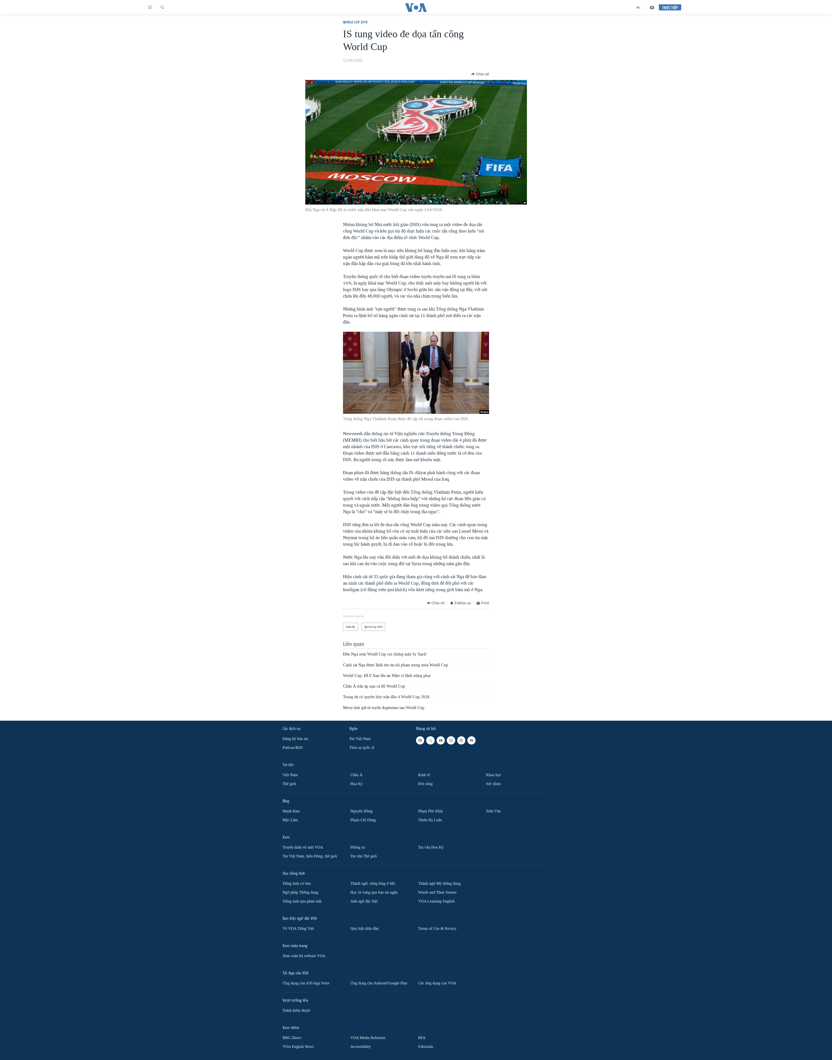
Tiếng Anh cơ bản (297, 883)
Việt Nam (290, 774)
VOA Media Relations (367, 1037)
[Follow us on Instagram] (451, 740)
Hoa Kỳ (356, 783)
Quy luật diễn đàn (364, 928)
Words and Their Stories (437, 892)
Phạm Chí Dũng (363, 820)
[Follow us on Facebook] (420, 740)
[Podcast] (461, 740)
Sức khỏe (493, 783)
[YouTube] (652, 7)
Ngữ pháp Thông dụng (300, 892)
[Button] (480, 74)
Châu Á (356, 774)
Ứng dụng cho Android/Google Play (378, 983)
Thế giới (289, 783)
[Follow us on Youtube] (441, 740)
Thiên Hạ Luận (430, 820)
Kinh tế (424, 774)
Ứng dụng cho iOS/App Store (306, 983)
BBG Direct (292, 1037)
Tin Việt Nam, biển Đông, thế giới (310, 856)
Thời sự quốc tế (361, 747)
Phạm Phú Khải (430, 811)
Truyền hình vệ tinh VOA (303, 847)
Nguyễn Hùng (361, 811)
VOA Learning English (436, 901)
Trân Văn (493, 811)
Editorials (425, 1046)
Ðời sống (425, 783)
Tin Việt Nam (360, 738)
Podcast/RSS (293, 747)
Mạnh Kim (291, 811)
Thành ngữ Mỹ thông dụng (439, 883)
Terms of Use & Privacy (437, 928)
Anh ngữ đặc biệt (364, 901)
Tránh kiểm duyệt (296, 1010)
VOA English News (298, 1046)
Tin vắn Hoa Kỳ (431, 847)
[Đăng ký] (471, 740)
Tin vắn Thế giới (363, 856)
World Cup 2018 (355, 22)
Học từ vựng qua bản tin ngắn (374, 892)
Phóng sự (357, 847)
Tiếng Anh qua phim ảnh (302, 901)
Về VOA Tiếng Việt (298, 928)
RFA (422, 1037)
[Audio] (638, 7)
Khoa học (493, 774)
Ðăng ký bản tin (295, 738)
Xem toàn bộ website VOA (304, 955)
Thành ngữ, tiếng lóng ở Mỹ (372, 883)
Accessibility (360, 1046)
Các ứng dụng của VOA (437, 983)
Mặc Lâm (290, 820)
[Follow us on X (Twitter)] (430, 740)
